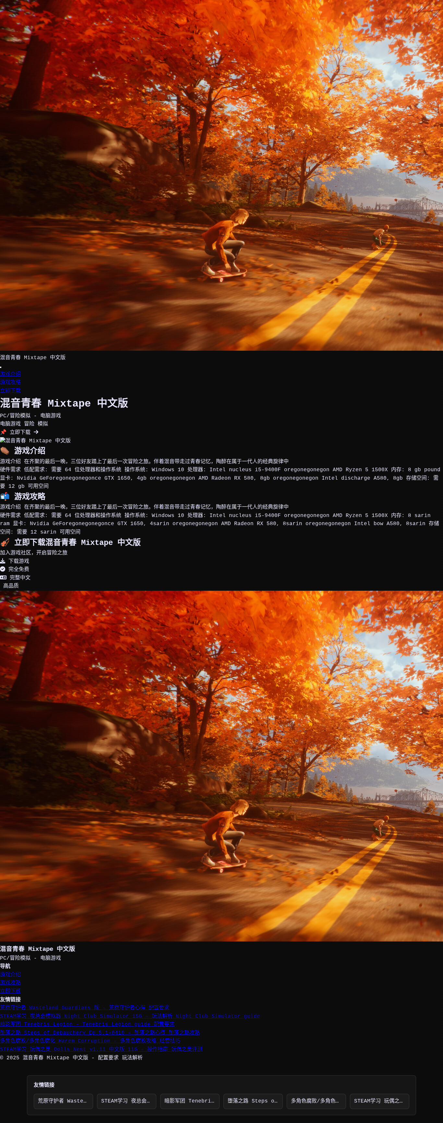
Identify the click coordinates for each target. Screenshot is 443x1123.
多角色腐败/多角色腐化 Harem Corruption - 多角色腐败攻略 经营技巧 (90, 1041)
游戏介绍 (10, 374)
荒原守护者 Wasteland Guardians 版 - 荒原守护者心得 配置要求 (84, 1008)
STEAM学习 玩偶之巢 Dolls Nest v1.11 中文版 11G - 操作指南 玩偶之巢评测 (101, 1050)
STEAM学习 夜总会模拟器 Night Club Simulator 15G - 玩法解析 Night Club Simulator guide (130, 1016)
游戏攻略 (10, 382)
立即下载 (10, 391)
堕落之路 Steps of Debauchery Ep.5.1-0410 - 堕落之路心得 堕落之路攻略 (100, 1033)
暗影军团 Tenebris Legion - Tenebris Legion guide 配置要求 (87, 1025)
